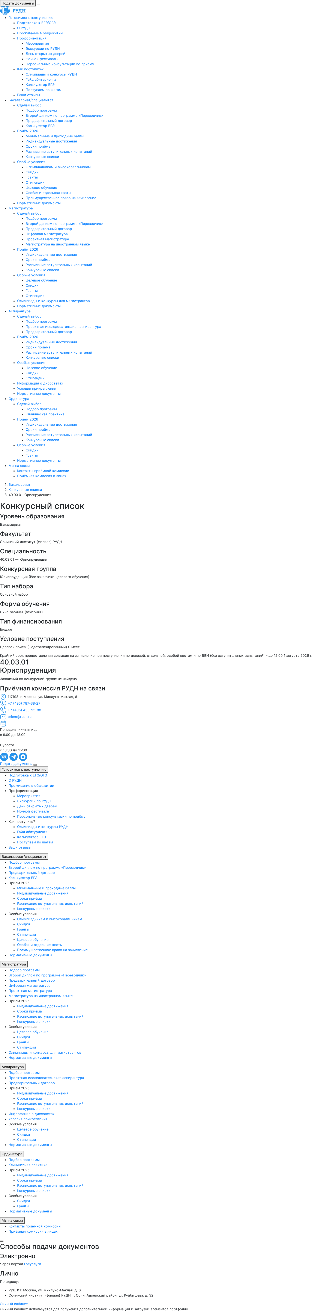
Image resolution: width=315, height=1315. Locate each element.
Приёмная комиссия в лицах (41, 476)
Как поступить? (30, 69)
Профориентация (31, 38)
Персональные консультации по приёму (60, 64)
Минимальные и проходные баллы (55, 136)
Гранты (32, 177)
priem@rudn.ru (20, 716)
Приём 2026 (27, 131)
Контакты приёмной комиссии (43, 471)
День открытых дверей (45, 53)
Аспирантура (20, 311)
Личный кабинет (14, 1304)
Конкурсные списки (42, 156)
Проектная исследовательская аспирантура (63, 326)
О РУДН (23, 28)
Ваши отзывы (28, 95)
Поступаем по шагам (44, 90)
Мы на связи (19, 465)
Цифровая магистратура (47, 234)
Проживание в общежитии (40, 33)
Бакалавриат (19, 484)
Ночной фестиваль (42, 59)
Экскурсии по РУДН (43, 48)
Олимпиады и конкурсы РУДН (51, 74)
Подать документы (18, 3)
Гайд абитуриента (41, 79)
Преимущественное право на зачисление (61, 198)
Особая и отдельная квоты (48, 193)
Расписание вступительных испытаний (59, 151)
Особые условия (31, 162)
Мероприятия (37, 43)
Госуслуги (32, 1264)
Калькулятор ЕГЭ (40, 84)
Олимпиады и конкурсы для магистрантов (53, 301)
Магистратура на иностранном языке (58, 244)
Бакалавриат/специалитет (31, 100)
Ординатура (19, 398)
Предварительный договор (49, 120)
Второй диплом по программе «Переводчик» (64, 115)
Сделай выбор (29, 105)
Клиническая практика (45, 414)
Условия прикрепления (36, 388)
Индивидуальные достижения (51, 141)
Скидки (32, 172)
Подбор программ (41, 110)
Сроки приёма (38, 146)
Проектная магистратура (47, 239)
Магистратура (21, 208)
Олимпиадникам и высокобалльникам (58, 167)
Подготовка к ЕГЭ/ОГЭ (36, 23)
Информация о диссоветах (40, 383)
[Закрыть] (1, 1241)
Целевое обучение (41, 187)
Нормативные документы (39, 203)
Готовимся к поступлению (31, 17)
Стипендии (35, 182)
